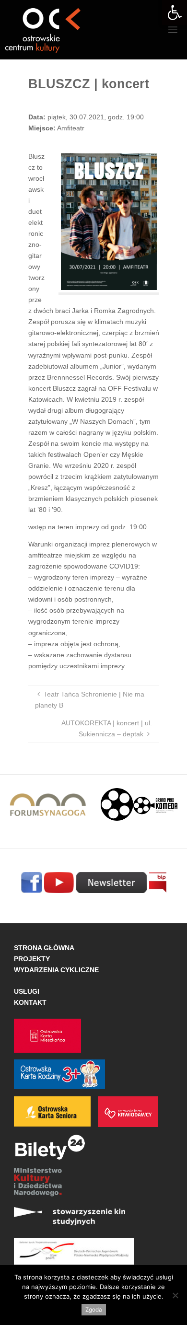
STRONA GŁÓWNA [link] (44, 948)
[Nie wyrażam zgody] (175, 1295)
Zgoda (93, 1309)
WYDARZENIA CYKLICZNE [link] (56, 970)
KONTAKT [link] (30, 1002)
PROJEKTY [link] (32, 959)
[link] (174, 12)
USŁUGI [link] (26, 991)
